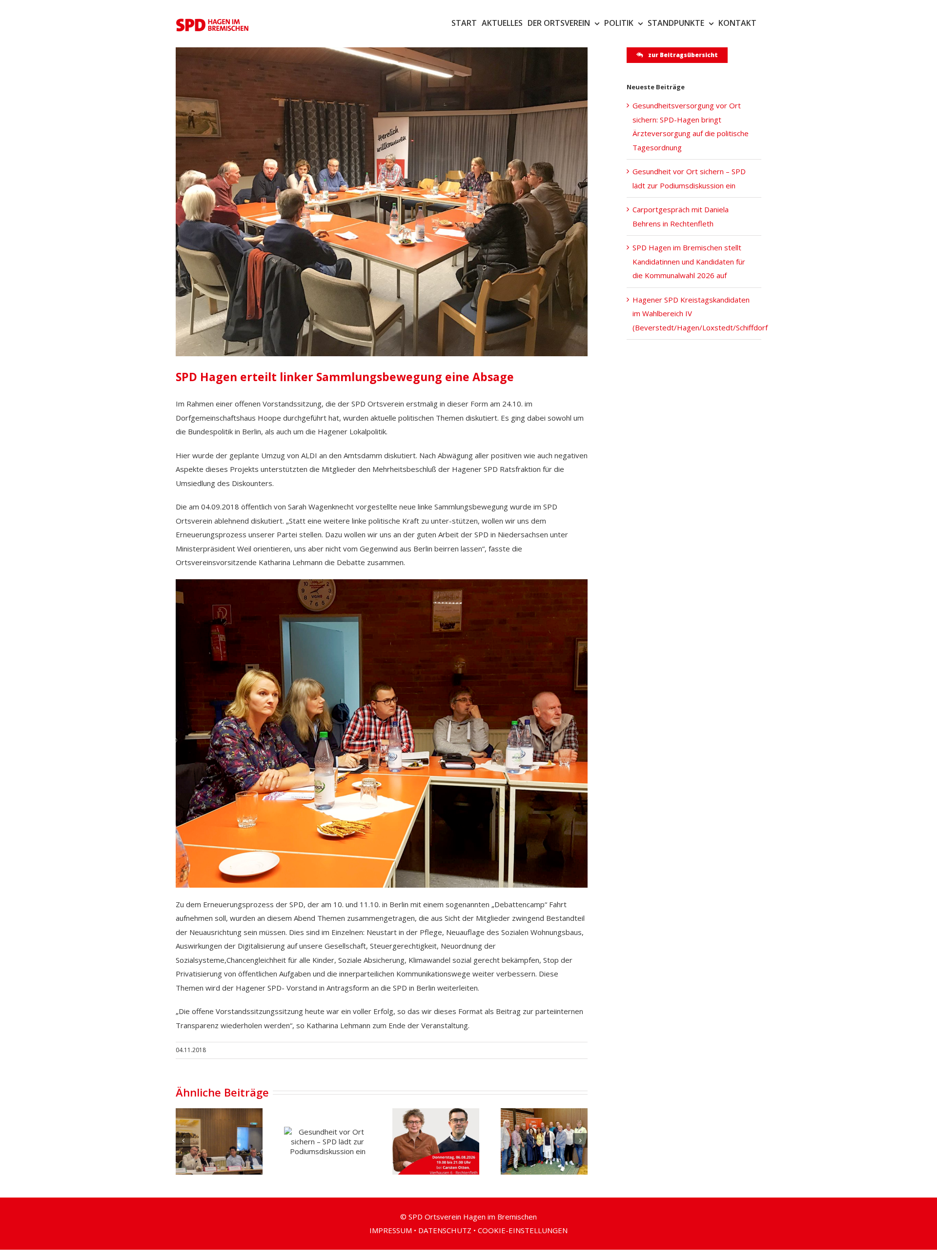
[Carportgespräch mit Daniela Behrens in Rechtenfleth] (435, 1141)
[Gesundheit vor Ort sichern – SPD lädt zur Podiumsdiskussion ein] (327, 1141)
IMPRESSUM (390, 1230)
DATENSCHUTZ (444, 1230)
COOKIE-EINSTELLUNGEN (523, 1230)
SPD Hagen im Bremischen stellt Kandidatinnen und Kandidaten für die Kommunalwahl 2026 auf (688, 261)
